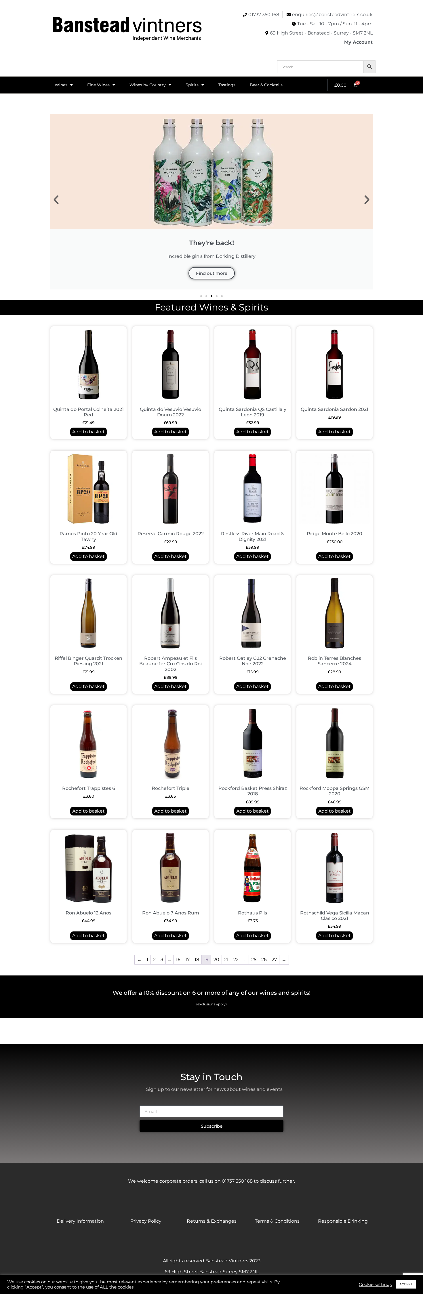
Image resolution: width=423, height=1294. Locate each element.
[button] (56, 199)
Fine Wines (98, 84)
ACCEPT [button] (405, 1284)
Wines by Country (147, 84)
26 (264, 959)
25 (253, 959)
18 (197, 959)
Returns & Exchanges (212, 1221)
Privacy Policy (145, 1221)
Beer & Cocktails (266, 84)
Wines (61, 84)
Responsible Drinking (343, 1221)
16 (178, 959)
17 (187, 959)
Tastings (226, 84)
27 (274, 959)
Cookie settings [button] (375, 1284)
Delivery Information (80, 1221)
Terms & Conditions (277, 1221)
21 (226, 959)
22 (236, 959)
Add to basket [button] (88, 431)
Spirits (192, 84)
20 (216, 959)
